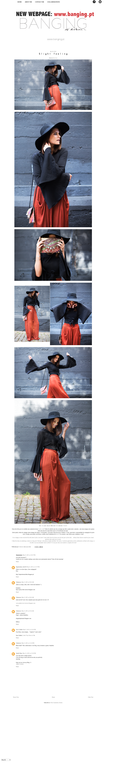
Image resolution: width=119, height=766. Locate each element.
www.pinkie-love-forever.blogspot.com (25, 603)
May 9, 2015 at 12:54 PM (28, 643)
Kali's (57, 525)
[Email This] (35, 547)
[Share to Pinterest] (42, 547)
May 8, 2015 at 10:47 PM (29, 555)
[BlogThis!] (37, 547)
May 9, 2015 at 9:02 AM (28, 582)
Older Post (90, 697)
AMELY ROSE (20, 664)
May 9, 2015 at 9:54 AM (28, 611)
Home (53, 697)
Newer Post (16, 697)
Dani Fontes (55, 57)
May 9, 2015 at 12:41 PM (29, 629)
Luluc (43, 525)
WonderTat (65, 525)
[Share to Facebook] (40, 547)
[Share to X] (39, 547)
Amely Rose (19, 653)
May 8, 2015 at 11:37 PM (33, 567)
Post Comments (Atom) (56, 702)
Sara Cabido (19, 629)
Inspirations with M (21, 567)
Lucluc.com (41, 529)
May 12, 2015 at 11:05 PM (29, 653)
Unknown (18, 582)
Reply (17, 561)
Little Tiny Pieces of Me (29, 635)
